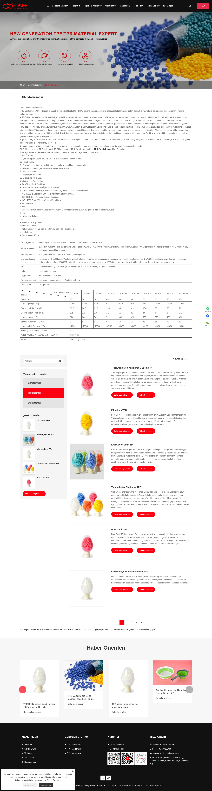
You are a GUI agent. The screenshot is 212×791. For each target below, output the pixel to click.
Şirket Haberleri (117, 744)
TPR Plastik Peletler (103, 149)
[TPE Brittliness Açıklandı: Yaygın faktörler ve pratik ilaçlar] (39, 679)
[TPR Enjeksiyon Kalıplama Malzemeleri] (87, 385)
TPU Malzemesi (33, 403)
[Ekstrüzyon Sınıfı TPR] (29, 439)
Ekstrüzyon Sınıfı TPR (45, 435)
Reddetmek (29, 785)
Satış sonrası (30, 762)
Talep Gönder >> (145, 395)
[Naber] (102, 778)
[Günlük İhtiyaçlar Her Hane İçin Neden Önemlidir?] (172, 672)
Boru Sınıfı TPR (43, 478)
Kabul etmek (46, 785)
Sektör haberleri (117, 749)
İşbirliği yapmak (92, 6)
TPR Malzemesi (52, 85)
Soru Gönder (153, 6)
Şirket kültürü (30, 749)
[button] (22, 689)
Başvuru (76, 6)
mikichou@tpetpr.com (169, 753)
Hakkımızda (124, 6)
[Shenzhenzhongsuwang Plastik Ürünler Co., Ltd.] (15, 6)
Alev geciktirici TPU (44, 449)
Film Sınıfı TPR (119, 410)
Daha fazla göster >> (122, 395)
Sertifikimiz (29, 758)
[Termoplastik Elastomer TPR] (29, 468)
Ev (48, 6)
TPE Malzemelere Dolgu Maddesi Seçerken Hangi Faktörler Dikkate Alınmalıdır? (82, 698)
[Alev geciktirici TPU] (29, 454)
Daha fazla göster (33, 494)
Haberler (139, 6)
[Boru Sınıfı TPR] (29, 483)
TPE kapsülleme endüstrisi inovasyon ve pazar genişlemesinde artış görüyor (126, 706)
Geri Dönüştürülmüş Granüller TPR (129, 571)
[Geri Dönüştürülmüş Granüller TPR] (87, 588)
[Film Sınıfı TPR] (87, 423)
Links (131, 786)
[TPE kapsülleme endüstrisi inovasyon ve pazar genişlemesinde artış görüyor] (128, 679)
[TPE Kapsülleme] (29, 425)
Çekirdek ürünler (60, 6)
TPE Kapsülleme (43, 420)
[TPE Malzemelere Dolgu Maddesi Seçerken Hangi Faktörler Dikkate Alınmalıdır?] (83, 675)
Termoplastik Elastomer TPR (48, 463)
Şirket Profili (29, 744)
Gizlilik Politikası (155, 786)
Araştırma (109, 6)
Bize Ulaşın (167, 6)
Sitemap (137, 786)
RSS (142, 786)
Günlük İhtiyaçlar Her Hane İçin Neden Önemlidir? (171, 691)
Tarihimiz (28, 753)
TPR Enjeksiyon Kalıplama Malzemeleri (131, 368)
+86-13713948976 (168, 744)
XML (146, 786)
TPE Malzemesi (33, 383)
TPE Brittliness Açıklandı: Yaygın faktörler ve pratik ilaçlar (39, 705)
